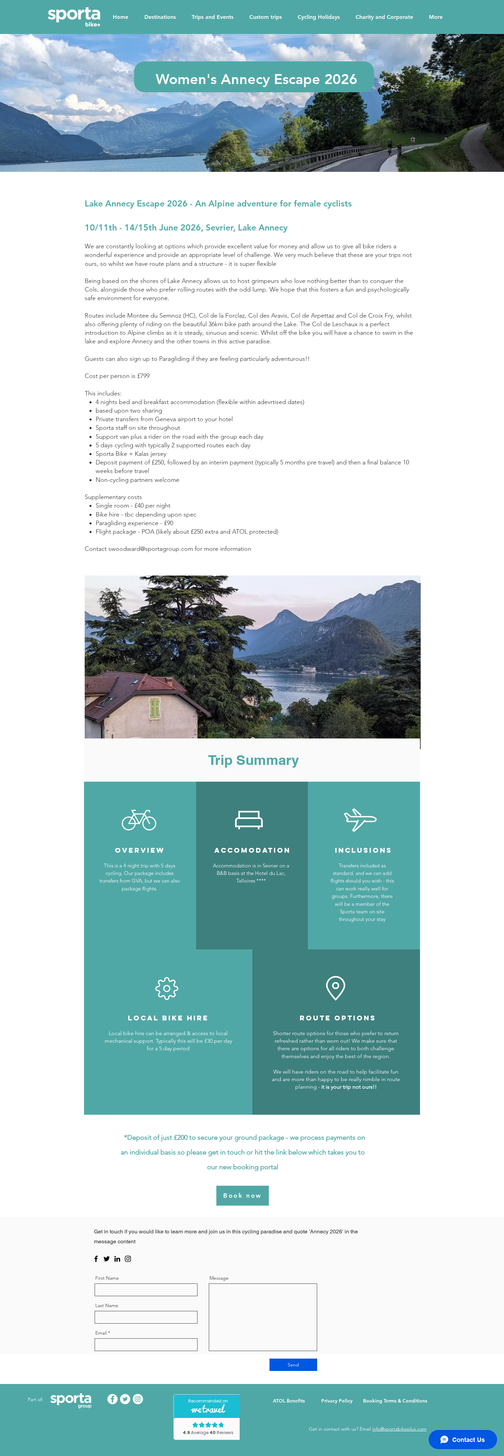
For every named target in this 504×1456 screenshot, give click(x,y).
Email (101, 1332)
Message (219, 1278)
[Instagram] (128, 1259)
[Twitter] (107, 1259)
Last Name (106, 1305)
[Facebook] (96, 1259)
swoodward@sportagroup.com (150, 549)
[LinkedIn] (117, 1259)
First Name (107, 1278)
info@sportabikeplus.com (399, 1429)
